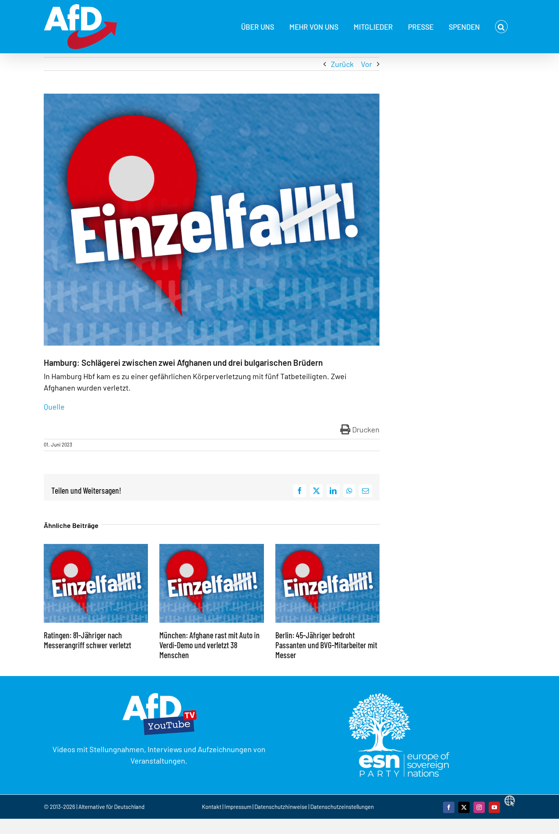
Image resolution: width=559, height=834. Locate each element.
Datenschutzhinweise (280, 806)
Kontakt (212, 806)
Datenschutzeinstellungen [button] (342, 806)
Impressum (238, 806)
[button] (501, 26)
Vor (366, 64)
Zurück (342, 64)
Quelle (55, 406)
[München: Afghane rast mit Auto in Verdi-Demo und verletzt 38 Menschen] (211, 548)
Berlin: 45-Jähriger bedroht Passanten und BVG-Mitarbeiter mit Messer (326, 645)
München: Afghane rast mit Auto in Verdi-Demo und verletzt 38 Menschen (209, 645)
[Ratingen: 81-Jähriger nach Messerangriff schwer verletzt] (96, 548)
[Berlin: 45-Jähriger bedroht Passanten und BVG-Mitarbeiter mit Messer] (327, 548)
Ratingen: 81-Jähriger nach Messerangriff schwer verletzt (87, 640)
